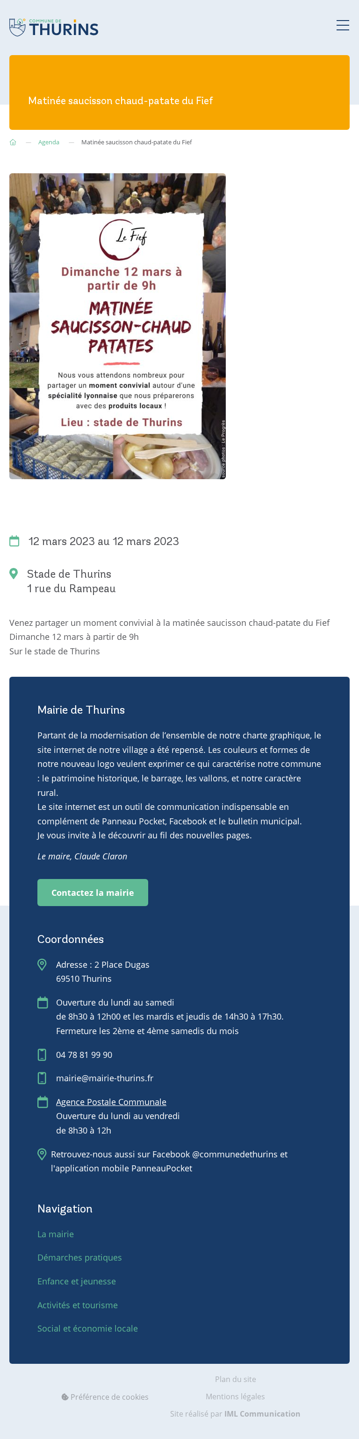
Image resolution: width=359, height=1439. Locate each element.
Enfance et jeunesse (76, 1281)
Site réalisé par (235, 1414)
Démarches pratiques (79, 1257)
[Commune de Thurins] (53, 27)
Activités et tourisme (77, 1305)
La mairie (55, 1234)
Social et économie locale (87, 1328)
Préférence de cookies (109, 1397)
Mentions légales (235, 1396)
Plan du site (235, 1379)
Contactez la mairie (92, 892)
